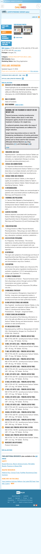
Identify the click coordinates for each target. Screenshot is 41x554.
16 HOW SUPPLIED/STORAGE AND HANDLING (16, 302)
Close (7, 147)
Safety (4, 32)
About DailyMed (16, 496)
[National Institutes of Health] (3, 1)
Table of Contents (10, 99)
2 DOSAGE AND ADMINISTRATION (13, 164)
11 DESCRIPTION (9, 264)
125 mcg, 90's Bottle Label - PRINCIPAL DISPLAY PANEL (20, 382)
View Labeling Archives (9, 481)
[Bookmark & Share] (36, 505)
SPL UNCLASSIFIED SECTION (12, 326)
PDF (20, 75)
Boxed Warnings (7, 464)
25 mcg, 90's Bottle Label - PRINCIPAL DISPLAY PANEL (20, 336)
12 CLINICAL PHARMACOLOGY (12, 276)
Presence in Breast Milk (14, 466)
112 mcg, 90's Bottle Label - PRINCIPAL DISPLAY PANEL (20, 374)
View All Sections (7, 82)
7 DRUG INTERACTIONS (11, 226)
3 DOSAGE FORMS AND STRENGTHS (14, 176)
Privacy (25, 498)
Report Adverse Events (20, 464)
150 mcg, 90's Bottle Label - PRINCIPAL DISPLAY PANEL (20, 397)
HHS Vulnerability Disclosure (24, 500)
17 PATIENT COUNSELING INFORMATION (15, 314)
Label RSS (35, 17)
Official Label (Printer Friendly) (11, 78)
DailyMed (20, 6)
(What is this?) (19, 104)
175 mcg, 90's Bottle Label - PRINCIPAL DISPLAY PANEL (20, 405)
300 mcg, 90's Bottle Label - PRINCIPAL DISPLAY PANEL (20, 420)
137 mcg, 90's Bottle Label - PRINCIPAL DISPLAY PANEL (20, 389)
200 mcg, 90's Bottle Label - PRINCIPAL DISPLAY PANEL (20, 412)
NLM (14, 502)
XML (24, 75)
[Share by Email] (34, 505)
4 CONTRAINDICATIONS (11, 188)
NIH (9, 502)
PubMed (22, 473)
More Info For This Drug (6, 44)
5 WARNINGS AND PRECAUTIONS (13, 198)
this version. (34, 71)
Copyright (17, 498)
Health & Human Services (26, 502)
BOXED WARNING (9, 104)
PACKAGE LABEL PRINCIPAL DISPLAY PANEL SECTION (19, 427)
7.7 (15, 144)
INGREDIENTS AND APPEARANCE (13, 443)
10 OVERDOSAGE (9, 252)
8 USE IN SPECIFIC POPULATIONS (13, 238)
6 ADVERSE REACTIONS (11, 212)
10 (29, 144)
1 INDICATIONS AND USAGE (12, 152)
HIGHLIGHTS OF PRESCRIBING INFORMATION (16, 85)
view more (17, 50)
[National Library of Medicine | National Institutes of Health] (20, 492)
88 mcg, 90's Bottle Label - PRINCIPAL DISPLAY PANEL (20, 359)
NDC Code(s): (6, 48)
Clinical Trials (15, 473)
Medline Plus (6, 473)
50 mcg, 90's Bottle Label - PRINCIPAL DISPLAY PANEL (20, 344)
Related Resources (5, 37)
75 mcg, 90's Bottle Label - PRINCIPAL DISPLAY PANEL (20, 351)
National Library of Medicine (13, 1)
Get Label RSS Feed (29, 481)
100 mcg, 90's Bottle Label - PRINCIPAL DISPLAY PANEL (20, 367)
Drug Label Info (5, 27)
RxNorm (19, 481)
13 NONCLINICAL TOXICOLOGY (12, 290)
